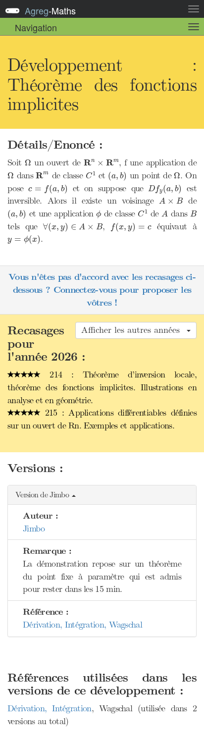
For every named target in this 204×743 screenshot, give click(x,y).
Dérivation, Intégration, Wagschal (82, 624)
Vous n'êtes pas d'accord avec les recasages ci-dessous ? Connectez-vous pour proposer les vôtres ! (102, 289)
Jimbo (34, 528)
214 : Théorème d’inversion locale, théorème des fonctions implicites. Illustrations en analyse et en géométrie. (102, 387)
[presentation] (28, 162)
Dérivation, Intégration (49, 708)
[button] (102, 495)
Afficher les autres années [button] (133, 329)
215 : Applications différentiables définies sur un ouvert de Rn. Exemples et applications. (102, 419)
